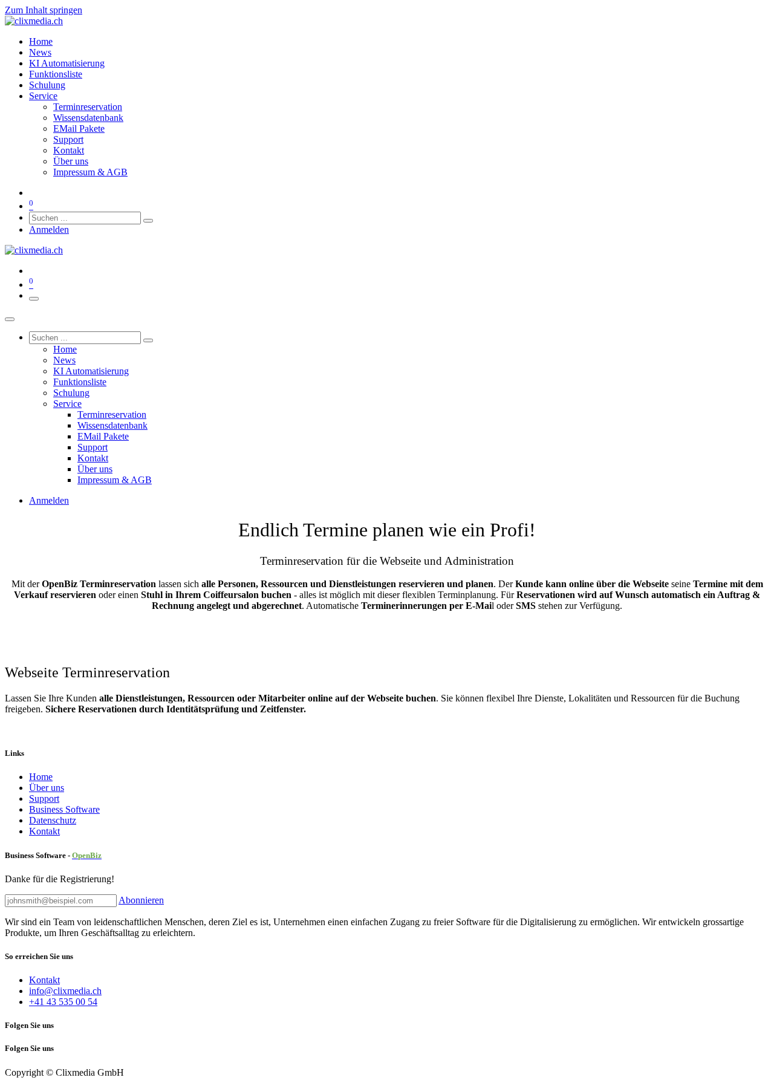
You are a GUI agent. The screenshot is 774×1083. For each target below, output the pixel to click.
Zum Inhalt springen (43, 10)
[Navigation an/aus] (34, 299)
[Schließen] (10, 319)
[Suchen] (148, 221)
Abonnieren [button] (141, 900)
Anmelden (49, 229)
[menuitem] (41, 41)
